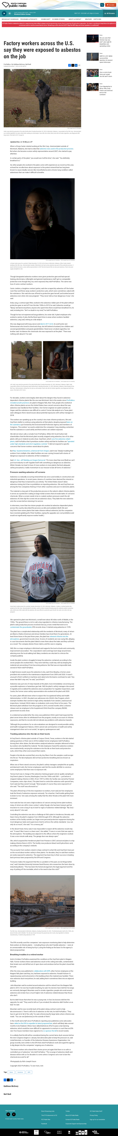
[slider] (12, 13)
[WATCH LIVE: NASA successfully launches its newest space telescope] (93, 57)
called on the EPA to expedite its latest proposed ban (33, 1023)
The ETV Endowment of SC (49, 1115)
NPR (29, 1072)
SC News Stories (58, 19)
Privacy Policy (94, 1115)
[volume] (9, 13)
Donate (111, 5)
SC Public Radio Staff (96, 1111)
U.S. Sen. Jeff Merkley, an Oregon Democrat (29, 460)
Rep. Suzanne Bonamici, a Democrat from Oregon (31, 451)
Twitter (68, 1111)
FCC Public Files (45, 1119)
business (20, 1072)
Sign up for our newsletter (97, 1119)
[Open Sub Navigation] (38, 19)
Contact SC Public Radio (72, 1119)
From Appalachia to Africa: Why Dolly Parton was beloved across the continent (106, 90)
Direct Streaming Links (47, 1111)
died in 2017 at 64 (46, 324)
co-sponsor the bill (50, 1031)
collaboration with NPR (42, 971)
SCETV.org (97, 19)
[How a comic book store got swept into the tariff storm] (93, 73)
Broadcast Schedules (10, 19)
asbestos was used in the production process (56, 149)
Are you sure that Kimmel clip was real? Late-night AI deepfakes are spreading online (105, 42)
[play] (4, 13)
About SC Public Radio (72, 1115)
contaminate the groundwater (21, 627)
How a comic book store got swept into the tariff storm (106, 74)
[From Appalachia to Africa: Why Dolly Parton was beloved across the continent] (93, 87)
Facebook (44, 1123)
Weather (88, 19)
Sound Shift (45, 19)
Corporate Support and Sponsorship (76, 1123)
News (11, 1072)
